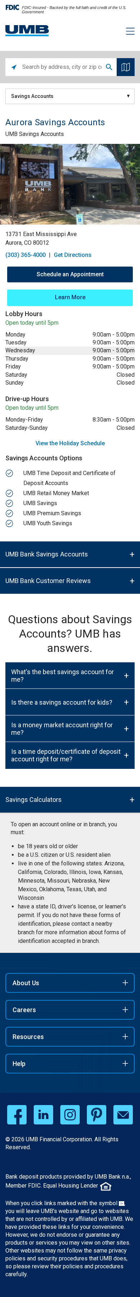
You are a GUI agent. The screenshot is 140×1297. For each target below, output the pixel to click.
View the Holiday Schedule (70, 443)
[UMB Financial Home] (27, 30)
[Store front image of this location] (70, 184)
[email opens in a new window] (123, 1114)
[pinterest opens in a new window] (96, 1114)
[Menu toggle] (126, 32)
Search (109, 67)
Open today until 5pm (32, 322)
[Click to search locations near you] (13, 67)
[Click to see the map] (126, 67)
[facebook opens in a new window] (17, 1114)
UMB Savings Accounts (34, 134)
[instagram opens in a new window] (70, 1114)
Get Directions (73, 255)
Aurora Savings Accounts (55, 122)
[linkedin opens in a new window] (43, 1114)
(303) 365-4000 (25, 255)
